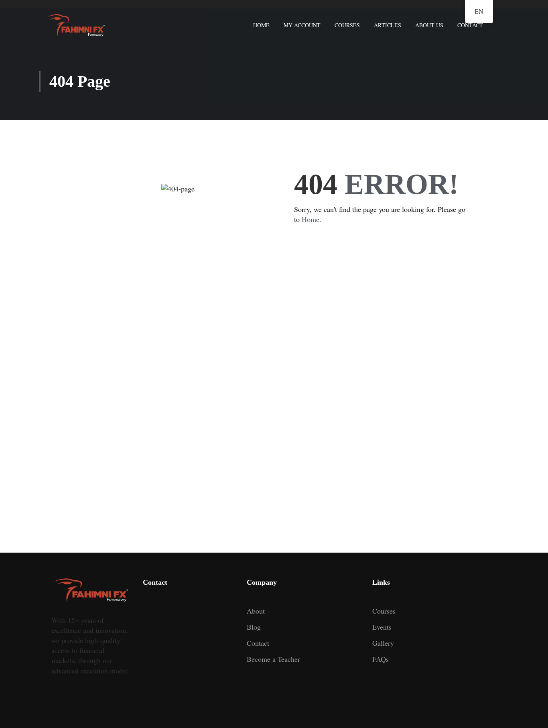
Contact (470, 25)
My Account (302, 25)
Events (382, 627)
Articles (387, 25)
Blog (254, 627)
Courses (347, 25)
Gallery (383, 643)
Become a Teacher (273, 659)
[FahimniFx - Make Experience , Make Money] (76, 25)
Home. (311, 219)
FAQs (380, 659)
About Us (429, 25)
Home (261, 25)
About (256, 611)
